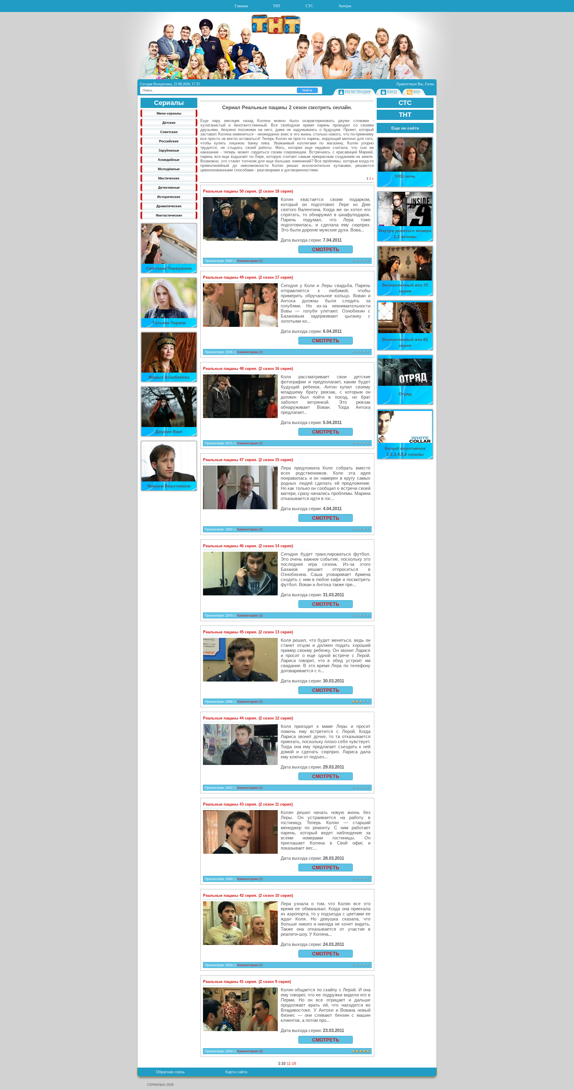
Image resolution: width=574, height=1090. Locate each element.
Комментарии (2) (250, 261)
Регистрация (357, 92)
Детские (168, 122)
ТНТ (276, 6)
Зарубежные (168, 150)
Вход (392, 92)
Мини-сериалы (169, 113)
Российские (168, 141)
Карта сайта (236, 1072)
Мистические (168, 178)
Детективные (169, 187)
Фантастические (169, 215)
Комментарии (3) (250, 529)
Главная (241, 6)
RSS (416, 92)
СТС (309, 6)
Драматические (168, 206)
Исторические (168, 197)
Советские (169, 132)
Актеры (344, 6)
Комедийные (168, 159)
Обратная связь (170, 1072)
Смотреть (325, 249)
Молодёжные (169, 169)
